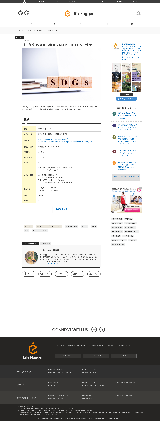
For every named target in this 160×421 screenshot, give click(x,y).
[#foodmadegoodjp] (136, 86)
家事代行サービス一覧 (56, 399)
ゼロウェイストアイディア (91, 369)
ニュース (29, 24)
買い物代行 (116, 236)
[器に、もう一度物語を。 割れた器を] (126, 67)
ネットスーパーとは (89, 382)
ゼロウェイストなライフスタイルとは (61, 373)
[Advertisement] (41, 296)
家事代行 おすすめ (119, 244)
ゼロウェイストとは (56, 369)
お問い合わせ (131, 24)
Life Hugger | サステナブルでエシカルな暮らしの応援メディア (70, 418)
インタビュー (80, 24)
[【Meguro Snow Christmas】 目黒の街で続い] (116, 76)
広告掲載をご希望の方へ (96, 345)
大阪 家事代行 (130, 227)
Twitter (53, 264)
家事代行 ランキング (119, 240)
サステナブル (72, 226)
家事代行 (135, 2)
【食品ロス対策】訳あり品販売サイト (94, 386)
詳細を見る (60, 209)
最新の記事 (46, 243)
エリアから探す (87, 395)
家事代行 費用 (117, 219)
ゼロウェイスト (40, 2)
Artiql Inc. (119, 418)
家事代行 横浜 (129, 236)
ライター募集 (59, 345)
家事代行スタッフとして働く (125, 395)
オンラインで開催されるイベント (49, 226)
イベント (29, 226)
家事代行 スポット (132, 232)
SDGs (85, 226)
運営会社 (70, 345)
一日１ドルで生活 (40, 231)
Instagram (44, 264)
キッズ (103, 2)
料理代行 (129, 219)
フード (56, 2)
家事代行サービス (27, 397)
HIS (27, 231)
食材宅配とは (54, 382)
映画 (94, 226)
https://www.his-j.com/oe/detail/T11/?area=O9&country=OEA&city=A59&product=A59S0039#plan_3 (64, 140)
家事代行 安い (117, 232)
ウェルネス (119, 2)
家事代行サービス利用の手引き (59, 395)
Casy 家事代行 (131, 223)
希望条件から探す (88, 399)
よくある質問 (96, 356)
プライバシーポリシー (124, 345)
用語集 (124, 356)
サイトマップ (68, 356)
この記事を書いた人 (31, 243)
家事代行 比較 (117, 223)
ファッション (72, 2)
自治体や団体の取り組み (90, 373)
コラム (55, 24)
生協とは (52, 386)
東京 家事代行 (117, 227)
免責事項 (111, 345)
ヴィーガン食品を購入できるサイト (127, 382)
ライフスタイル (88, 2)
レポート (105, 24)
